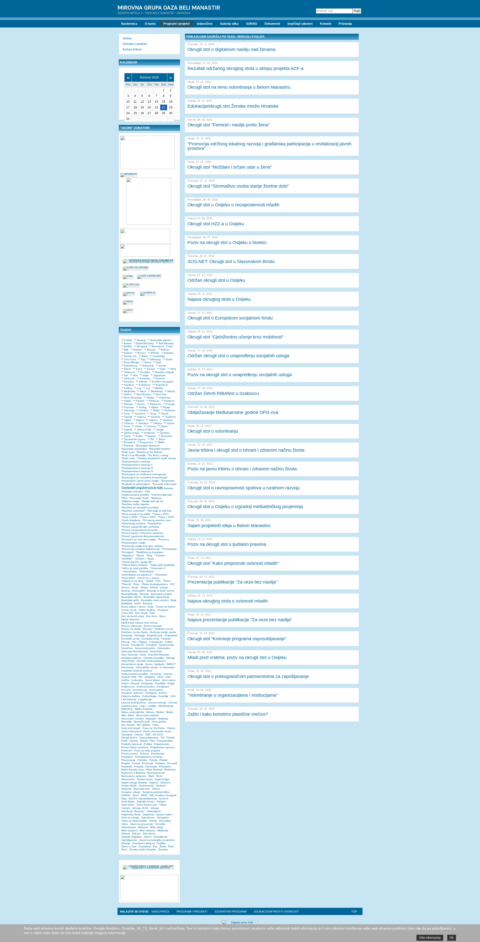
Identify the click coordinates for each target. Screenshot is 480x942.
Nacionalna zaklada (147, 715)
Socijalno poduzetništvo (156, 792)
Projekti (125, 763)
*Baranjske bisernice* (148, 445)
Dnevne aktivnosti (131, 626)
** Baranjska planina (160, 340)
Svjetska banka (145, 801)
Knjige (171, 683)
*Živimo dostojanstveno (154, 584)
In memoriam (167, 667)
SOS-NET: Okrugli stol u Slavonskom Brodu (231, 261)
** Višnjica (156, 423)
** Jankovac (128, 378)
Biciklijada (126, 603)
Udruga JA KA (140, 808)
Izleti (168, 676)
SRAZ (144, 795)
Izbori (160, 676)
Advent (125, 587)
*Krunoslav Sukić (139, 498)
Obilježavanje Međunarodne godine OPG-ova (233, 412)
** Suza (125, 413)
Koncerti (126, 689)
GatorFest (127, 648)
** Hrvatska (143, 372)
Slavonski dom (141, 788)
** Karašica (127, 381)
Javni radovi (169, 680)
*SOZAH (139, 558)
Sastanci (165, 782)
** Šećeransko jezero (133, 439)
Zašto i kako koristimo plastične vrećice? (228, 714)
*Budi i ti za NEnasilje (133, 455)
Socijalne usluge (130, 792)
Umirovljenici (154, 811)
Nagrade (151, 718)
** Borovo (140, 352)
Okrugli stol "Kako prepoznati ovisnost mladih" (233, 563)
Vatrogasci (163, 817)
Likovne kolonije (157, 702)
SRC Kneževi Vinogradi (163, 795)
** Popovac (127, 407)
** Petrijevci (167, 400)
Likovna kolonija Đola (133, 702)
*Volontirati (160, 574)
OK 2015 (157, 734)
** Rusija (165, 407)
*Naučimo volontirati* (133, 510)
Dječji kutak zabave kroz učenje (139, 622)
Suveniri (163, 798)
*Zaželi (149, 581)
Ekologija (139, 635)
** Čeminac (163, 432)
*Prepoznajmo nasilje (133, 542)
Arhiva (127, 38)
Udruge (154, 808)
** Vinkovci (127, 423)
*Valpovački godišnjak (162, 565)
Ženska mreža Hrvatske (142, 849)
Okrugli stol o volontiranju (213, 431)
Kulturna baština (130, 696)
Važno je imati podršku (134, 820)
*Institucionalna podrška (135, 494)
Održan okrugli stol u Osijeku (216, 280)
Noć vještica (143, 724)
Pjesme (134, 740)
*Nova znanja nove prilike (135, 514)
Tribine (163, 804)
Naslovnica (160, 911)
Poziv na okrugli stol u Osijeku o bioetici (227, 242)
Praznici (144, 753)
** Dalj (141, 359)
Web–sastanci (129, 830)
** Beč (169, 346)
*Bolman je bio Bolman (149, 452)
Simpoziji (126, 788)
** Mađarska (128, 391)
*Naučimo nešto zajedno (135, 504)
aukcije (164, 587)
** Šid (151, 439)
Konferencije (140, 689)
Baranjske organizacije (157, 597)
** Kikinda (141, 381)
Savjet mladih (129, 785)
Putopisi (138, 766)
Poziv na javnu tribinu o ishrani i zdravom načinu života (242, 468)
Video (124, 824)
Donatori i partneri (135, 44)
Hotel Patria (128, 660)
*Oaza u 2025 (148, 517)
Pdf (162, 737)
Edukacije (126, 635)
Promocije (147, 763)
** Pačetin (138, 400)
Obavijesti (126, 734)
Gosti (143, 654)
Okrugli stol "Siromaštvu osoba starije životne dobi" (238, 186)
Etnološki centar (130, 638)
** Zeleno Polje (143, 429)
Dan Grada (141, 613)
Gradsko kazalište (154, 657)
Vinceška (160, 824)
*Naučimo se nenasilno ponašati (139, 507)
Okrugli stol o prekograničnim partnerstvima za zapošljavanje (248, 676)
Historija (170, 657)
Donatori (147, 629)
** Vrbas (137, 426)
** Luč (146, 388)
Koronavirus (156, 689)
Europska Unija (150, 638)
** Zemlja (159, 429)
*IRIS (124, 498)
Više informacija (430, 938)
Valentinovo (148, 817)
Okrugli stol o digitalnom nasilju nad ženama (232, 49)
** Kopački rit (160, 384)
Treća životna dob (146, 804)
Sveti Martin (128, 801)
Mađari (160, 712)
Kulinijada (151, 692)
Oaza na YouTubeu (153, 728)
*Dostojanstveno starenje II (136, 464)
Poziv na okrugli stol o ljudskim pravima (227, 544)
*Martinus (156, 498)
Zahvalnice (149, 833)
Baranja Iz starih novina (160, 590)
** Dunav (161, 365)
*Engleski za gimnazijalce (135, 484)
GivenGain (156, 651)
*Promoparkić (169, 549)
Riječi (151, 776)
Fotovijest (151, 644)
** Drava (146, 362)
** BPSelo (153, 352)
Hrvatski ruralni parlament (151, 660)
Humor (149, 664)
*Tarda (150, 558)
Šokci (171, 846)
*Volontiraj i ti (157, 568)
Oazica (171, 728)
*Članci (167, 581)
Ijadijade (159, 664)
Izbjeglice (149, 676)
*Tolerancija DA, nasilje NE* (137, 562)
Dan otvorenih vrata (132, 616)
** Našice (126, 394)
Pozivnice (126, 750)
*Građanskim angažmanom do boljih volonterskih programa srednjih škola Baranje (147, 488)
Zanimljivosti (160, 836)
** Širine (160, 439)
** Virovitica (142, 423)
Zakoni (148, 836)
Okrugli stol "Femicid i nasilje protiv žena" (229, 124)
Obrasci (138, 734)
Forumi (125, 644)
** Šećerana (165, 436)
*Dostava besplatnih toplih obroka (156, 458)
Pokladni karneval (131, 744)
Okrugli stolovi (129, 737)
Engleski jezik (154, 635)
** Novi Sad (159, 394)
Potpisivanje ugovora (162, 747)
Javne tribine (152, 680)
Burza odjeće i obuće (133, 606)
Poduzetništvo (165, 740)
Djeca (162, 616)
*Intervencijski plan (161, 494)
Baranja (125, 590)
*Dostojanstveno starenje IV (137, 471)
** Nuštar (149, 397)
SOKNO (125, 795)
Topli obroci (127, 804)
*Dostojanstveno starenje (135, 461)
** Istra (134, 375)
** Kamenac (144, 378)
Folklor (168, 641)
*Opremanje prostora (133, 523)
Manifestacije (166, 705)
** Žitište (159, 442)
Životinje (163, 849)
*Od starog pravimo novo (156, 520)
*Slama (140, 555)
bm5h (137, 603)
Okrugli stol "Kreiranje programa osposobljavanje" (237, 638)
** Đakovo (150, 436)
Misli (123, 715)
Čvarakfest (144, 846)
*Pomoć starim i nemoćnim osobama (142, 533)
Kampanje (147, 683)
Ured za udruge (130, 817)
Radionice (170, 769)
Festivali (165, 638)
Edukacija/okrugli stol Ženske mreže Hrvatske (233, 106)
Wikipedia (162, 830)
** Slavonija (127, 410)
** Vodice (169, 423)
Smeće (156, 788)
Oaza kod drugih (130, 728)
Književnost (127, 686)
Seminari (161, 785)
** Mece (141, 391)
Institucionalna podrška (134, 673)
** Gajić (161, 368)
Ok (452, 938)
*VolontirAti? (128, 578)
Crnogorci (162, 610)
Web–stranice (147, 830)
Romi (159, 776)
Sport (135, 795)
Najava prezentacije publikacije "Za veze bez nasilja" (240, 619)
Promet (136, 763)
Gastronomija (166, 644)
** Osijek (126, 400)
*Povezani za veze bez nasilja (138, 539)
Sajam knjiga (161, 779)
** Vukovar (150, 426)
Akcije (135, 587)
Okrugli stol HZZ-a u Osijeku (216, 223)
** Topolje (126, 416)
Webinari (143, 827)
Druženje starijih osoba (163, 632)
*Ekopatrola (167, 480)
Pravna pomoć (129, 753)
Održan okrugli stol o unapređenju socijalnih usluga (238, 355)
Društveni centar (163, 629)
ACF (172, 584)
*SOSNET (127, 558)
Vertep (153, 820)
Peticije (170, 737)
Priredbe (142, 760)
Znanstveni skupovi (143, 843)
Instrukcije (156, 673)
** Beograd (140, 346)
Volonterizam (128, 827)
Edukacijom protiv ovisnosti (276, 911)
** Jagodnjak (157, 375)
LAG (173, 696)
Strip (123, 798)
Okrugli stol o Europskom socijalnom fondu (230, 317)
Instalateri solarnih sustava (136, 670)
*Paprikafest (154, 523)
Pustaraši (126, 766)
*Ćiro (158, 581)
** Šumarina (128, 442)
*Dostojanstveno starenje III (137, 468)
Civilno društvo (146, 610)
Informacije (127, 667)
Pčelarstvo (165, 766)
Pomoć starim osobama (134, 747)
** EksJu (126, 368)
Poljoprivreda (161, 744)
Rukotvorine (128, 779)
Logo (143, 705)
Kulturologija (149, 696)
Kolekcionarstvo (145, 686)
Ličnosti (172, 702)
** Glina (172, 368)
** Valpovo (152, 420)
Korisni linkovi (132, 49)
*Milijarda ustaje (130, 501)
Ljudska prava (129, 705)
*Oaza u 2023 (160, 514)
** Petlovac (152, 400)
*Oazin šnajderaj (130, 520)
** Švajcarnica (145, 442)
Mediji (169, 712)
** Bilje (125, 349)
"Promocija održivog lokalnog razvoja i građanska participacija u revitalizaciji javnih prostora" (270, 146)
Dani (152, 613)
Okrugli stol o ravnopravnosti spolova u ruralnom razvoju (244, 487)
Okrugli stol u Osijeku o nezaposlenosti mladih (234, 204)
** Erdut (137, 368)
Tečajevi (161, 801)
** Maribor (158, 388)
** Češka (138, 436)
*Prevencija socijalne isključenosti (140, 549)
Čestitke (161, 843)
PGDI (124, 740)
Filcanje (125, 641)
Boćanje (147, 603)
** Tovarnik (154, 416)
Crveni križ (127, 613)
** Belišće (126, 346)
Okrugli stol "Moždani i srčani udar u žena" (230, 167)
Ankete (154, 587)
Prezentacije (128, 760)
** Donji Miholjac (130, 362)
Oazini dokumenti (131, 731)
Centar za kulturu (166, 606)
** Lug (137, 388)
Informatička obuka (147, 667)
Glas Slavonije (129, 654)
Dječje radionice (130, 619)
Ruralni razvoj (144, 779)
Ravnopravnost (156, 772)
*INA (147, 491)
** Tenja (151, 413)
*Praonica (163, 539)
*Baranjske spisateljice (134, 448)
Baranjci (144, 594)
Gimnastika (163, 648)
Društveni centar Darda (134, 632)
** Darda (167, 359)
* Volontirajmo (129, 571)
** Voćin (125, 426)
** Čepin (126, 436)
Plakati (144, 740)
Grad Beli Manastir (158, 654)
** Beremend (156, 346)
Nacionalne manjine (132, 718)
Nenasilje (126, 721)
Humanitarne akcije (132, 664)
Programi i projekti (191, 911)
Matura (150, 712)
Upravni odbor (164, 814)
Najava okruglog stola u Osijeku (219, 299)
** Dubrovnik (147, 365)
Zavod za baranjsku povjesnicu (157, 840)
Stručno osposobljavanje (142, 798)
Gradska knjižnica (131, 657)
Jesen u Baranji (130, 683)
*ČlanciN (126, 584)
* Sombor (159, 555)
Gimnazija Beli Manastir (134, 651)
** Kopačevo (143, 384)
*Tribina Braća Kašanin (134, 565)
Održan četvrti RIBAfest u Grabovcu (223, 393)
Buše (151, 606)
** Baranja (140, 340)
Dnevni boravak (153, 626)
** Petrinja (127, 404)
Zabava (125, 833)
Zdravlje (125, 843)
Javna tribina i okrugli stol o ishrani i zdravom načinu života (246, 450)
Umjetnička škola (130, 814)
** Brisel (143, 356)
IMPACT (171, 664)
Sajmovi (153, 782)
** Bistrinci (136, 349)
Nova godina (159, 721)
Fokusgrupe (156, 641)
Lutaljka (152, 705)
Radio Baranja (154, 769)
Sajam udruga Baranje (134, 782)
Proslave (160, 763)
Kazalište (160, 683)
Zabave (136, 833)
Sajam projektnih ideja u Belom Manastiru (229, 525)
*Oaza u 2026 (166, 517)
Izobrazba (137, 680)
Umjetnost (148, 814)
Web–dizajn (157, 827)
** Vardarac (166, 420)
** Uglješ (126, 420)
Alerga (144, 587)
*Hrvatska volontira (132, 491)
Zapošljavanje (129, 840)
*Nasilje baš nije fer (152, 501)
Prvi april (172, 763)
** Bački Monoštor (144, 343)
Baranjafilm (138, 590)
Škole (163, 846)
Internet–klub (128, 676)
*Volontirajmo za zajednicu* (136, 574)
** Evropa (149, 368)
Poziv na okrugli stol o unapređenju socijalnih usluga (240, 374)
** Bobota (163, 349)
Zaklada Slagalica (131, 836)
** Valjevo (138, 420)
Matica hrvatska (143, 708)
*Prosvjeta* (127, 552)
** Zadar (163, 426)
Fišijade (142, 641)
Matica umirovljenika (132, 712)
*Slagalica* (127, 555)
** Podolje (169, 404)
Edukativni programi (230, 911)
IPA (140, 676)
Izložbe (125, 680)
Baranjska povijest (161, 594)
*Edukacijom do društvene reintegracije (143, 474)
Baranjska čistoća (131, 597)
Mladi (131, 715)
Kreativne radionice (132, 692)
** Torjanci (140, 416)
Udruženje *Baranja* (133, 811)
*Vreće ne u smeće (148, 578)
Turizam (125, 808)
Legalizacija (145, 699)
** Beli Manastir (165, 343)
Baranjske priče (130, 600)
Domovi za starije (131, 629)
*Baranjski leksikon (159, 448)
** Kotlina (126, 388)
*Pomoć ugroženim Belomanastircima (142, 536)
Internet (168, 673)
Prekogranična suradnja (148, 756)
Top (354, 911)
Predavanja (157, 753)
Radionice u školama (133, 772)
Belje (173, 600)
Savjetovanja (146, 785)
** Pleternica (154, 404)
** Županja (127, 445)
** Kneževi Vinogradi (161, 381)
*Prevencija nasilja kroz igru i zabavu (142, 546)
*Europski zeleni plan (164, 484)
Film (134, 641)
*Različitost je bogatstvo (150, 552)
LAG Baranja (128, 699)
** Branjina (167, 352)
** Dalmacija (154, 359)
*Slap (149, 555)
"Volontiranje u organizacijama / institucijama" (233, 695)
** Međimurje (155, 391)
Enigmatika (170, 635)
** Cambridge (157, 356)
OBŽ (147, 734)
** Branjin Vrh (129, 356)
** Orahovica (163, 397)
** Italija (144, 375)
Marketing (126, 708)
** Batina (126, 343)
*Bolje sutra (127, 452)
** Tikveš (163, 413)
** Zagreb (126, 429)
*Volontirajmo (146, 571)
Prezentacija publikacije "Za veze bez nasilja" (232, 582)
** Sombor (142, 410)
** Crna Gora (128, 359)
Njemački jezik (142, 721)
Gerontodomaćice (145, 648)
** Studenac (169, 410)
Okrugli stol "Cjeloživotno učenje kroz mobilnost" (236, 336)
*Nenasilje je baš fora (159, 510)
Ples (152, 740)
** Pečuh (140, 404)
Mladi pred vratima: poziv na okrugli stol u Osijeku (237, 657)
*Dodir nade (128, 458)
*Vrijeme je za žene (132, 581)
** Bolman (127, 352)
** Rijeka (153, 407)
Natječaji (163, 718)
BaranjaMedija (129, 594)
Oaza (155, 724)
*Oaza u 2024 (129, 517)
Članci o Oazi (128, 846)
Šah (155, 846)
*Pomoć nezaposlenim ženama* (139, 530)
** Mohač (170, 391)
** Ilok (124, 375)
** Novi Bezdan (142, 394)
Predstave (127, 756)
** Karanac (159, 378)
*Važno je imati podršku (134, 568)
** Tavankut (138, 413)
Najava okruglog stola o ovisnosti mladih (228, 601)
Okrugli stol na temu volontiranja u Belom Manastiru (239, 87)
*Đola (136, 584)
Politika (148, 744)
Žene (124, 849)
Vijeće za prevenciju (141, 824)
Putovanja (151, 766)
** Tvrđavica (169, 416)
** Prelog (141, 407)
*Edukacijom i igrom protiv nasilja (140, 480)
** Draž (157, 362)
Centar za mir (128, 610)
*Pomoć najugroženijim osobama (140, 526)
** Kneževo (127, 384)
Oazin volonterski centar (157, 731)
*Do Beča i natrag (158, 455)
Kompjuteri (163, 686)
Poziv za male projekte (147, 750)
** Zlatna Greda (130, 432)
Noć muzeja (128, 724)
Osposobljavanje (148, 737)
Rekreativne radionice (133, 776)
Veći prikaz (165, 820)
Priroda (153, 760)
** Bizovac (150, 349)
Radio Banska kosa (132, 769)
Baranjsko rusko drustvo (155, 600)
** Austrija (126, 340)
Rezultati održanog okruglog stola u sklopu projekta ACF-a (246, 68)
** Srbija (155, 410)
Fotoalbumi (137, 644)
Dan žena (151, 616)
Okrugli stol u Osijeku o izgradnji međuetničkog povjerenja (245, 506)
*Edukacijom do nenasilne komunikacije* (144, 477)
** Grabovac (128, 372)
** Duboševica (129, 365)
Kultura (163, 692)
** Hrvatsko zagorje (163, 372)
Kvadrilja (163, 696)
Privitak (164, 760)
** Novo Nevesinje (131, 397)
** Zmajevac (148, 432)
